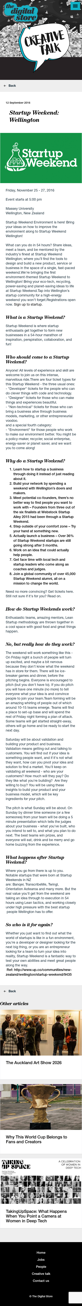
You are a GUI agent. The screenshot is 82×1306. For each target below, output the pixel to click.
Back (12, 85)
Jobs (41, 1260)
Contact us (41, 1281)
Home (41, 1252)
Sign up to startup (28, 304)
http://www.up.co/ (28, 970)
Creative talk (41, 1274)
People (41, 1267)
